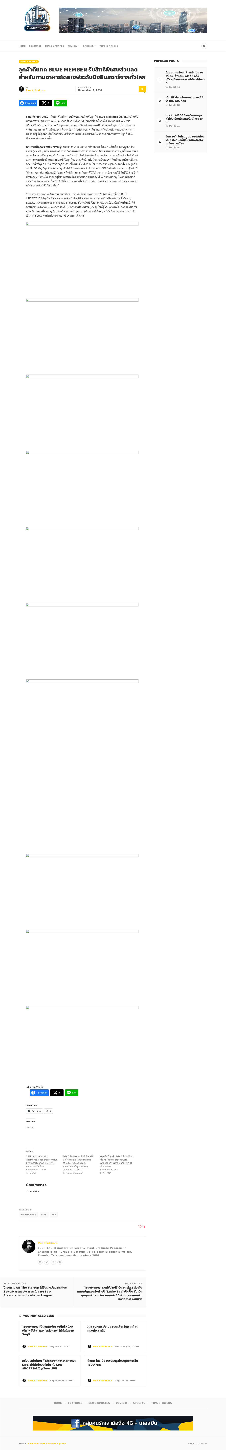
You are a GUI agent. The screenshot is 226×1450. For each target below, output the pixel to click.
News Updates (54, 46)
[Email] (40, 1262)
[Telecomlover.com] (37, 20)
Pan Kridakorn (35, 90)
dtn (54, 1214)
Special (88, 46)
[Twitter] (46, 1262)
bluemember (28, 1214)
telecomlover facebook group (47, 1443)
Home (22, 46)
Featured (35, 46)
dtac (44, 1214)
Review (72, 46)
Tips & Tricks (108, 46)
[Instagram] (59, 1262)
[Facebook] (53, 1262)
